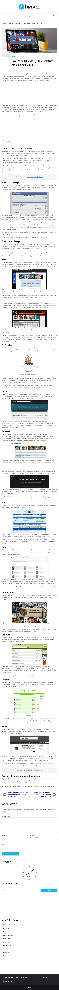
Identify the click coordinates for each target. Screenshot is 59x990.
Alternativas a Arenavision (34, 771)
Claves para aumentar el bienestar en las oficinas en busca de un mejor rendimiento (41, 795)
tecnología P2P (25, 185)
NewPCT (4, 109)
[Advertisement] (29, 93)
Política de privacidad (21, 977)
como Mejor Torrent (46, 107)
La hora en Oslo (6, 942)
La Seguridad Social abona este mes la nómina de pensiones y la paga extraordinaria (18, 795)
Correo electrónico (34, 836)
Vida (14, 56)
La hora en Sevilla (6, 925)
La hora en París (6, 938)
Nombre (4, 835)
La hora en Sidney (6, 945)
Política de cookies (7, 981)
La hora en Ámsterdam (8, 956)
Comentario (6, 816)
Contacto (4, 977)
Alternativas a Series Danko (35, 177)
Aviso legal (11, 977)
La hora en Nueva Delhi (8, 935)
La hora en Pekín (6, 952)
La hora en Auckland (7, 949)
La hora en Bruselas (7, 928)
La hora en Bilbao (6, 931)
